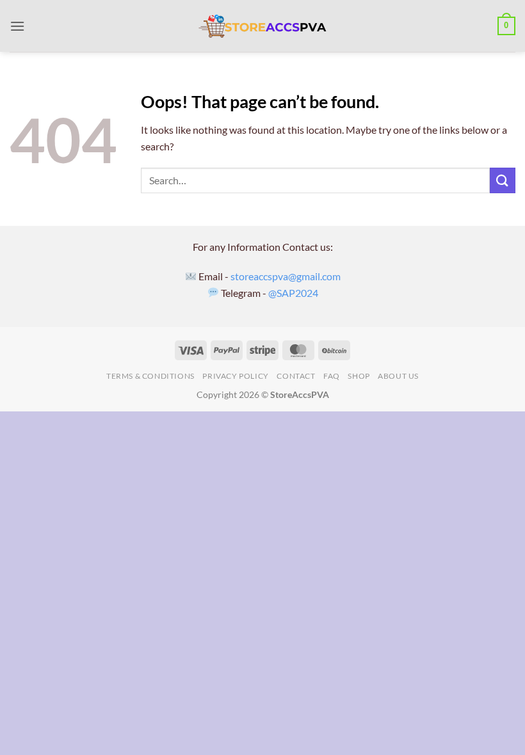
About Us (398, 376)
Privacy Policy (235, 376)
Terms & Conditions (150, 376)
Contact (296, 376)
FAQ (331, 376)
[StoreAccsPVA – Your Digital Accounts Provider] (262, 26)
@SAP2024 (293, 293)
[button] (17, 26)
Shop (358, 376)
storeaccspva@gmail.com (285, 276)
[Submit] (502, 180)
